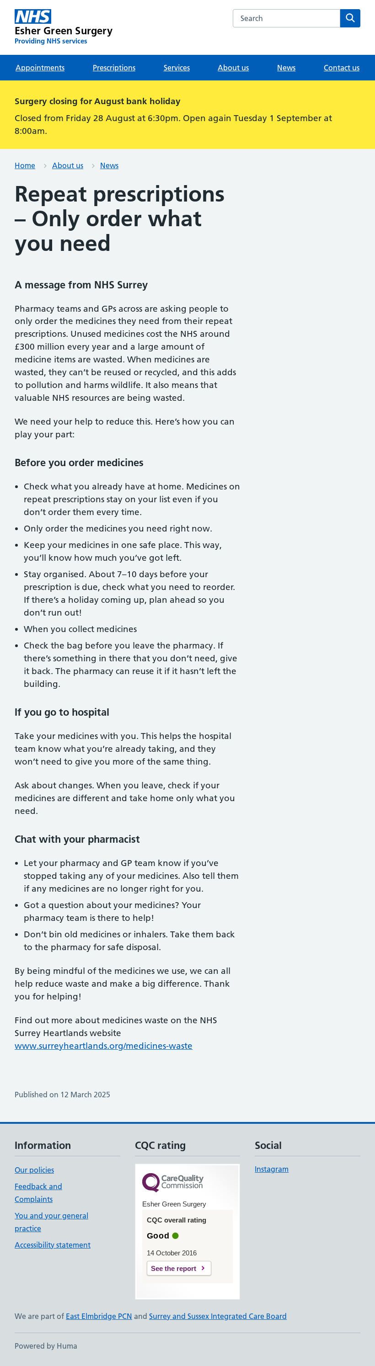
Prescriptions (114, 67)
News (286, 67)
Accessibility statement (53, 1244)
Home (25, 165)
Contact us (341, 67)
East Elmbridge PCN (99, 1316)
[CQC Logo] (173, 1183)
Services (177, 67)
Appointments (40, 67)
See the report (173, 1268)
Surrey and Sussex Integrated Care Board (218, 1316)
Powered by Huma (46, 1345)
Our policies (34, 1170)
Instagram (272, 1169)
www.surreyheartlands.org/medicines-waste (104, 1046)
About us (233, 67)
